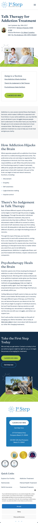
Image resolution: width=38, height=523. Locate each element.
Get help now (8, 365)
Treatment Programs (27, 487)
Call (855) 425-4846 (14, 95)
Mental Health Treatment (28, 483)
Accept (19, 506)
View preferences (19, 517)
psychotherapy (15, 283)
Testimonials (5, 483)
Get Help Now (19, 428)
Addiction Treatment (27, 478)
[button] (35, 490)
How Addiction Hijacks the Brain (15, 79)
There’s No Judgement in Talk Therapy (17, 83)
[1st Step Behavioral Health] (12, 4)
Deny (19, 512)
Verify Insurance (6, 487)
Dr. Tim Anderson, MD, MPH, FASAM (24, 35)
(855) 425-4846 (6, 322)
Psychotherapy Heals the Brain (14, 87)
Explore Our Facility (8, 478)
